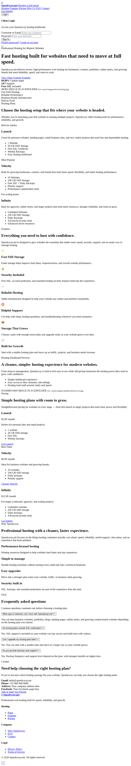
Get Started (7, 11)
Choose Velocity (9, 484)
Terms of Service (16, 752)
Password (6, 36)
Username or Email (11, 32)
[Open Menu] (2, 46)
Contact (46, 8)
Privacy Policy (15, 749)
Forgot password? (10, 42)
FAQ (38, 8)
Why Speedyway (16, 730)
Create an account (29, 42)
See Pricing (20, 692)
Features (14, 8)
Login (5, 14)
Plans (10, 712)
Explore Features (22, 77)
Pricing (22, 8)
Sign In (6, 39)
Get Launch (7, 444)
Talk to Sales (7, 692)
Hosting (5, 8)
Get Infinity (7, 521)
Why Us (31, 8)
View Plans (7, 77)
